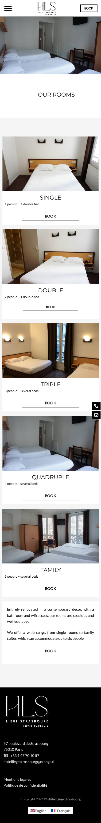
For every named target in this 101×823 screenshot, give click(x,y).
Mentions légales (17, 779)
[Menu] (8, 8)
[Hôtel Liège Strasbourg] (46, 8)
